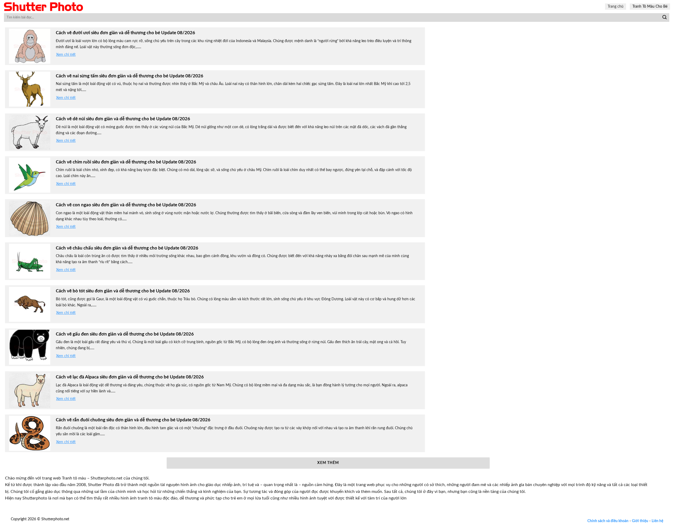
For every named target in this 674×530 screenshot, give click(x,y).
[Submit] (664, 17)
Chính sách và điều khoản (607, 521)
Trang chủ (615, 6)
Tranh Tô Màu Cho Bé (649, 6)
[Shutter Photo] (43, 6)
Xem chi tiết (66, 55)
